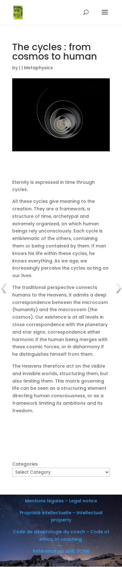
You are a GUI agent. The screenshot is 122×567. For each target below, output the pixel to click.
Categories (25, 464)
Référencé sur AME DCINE (61, 551)
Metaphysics (38, 68)
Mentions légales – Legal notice (61, 501)
